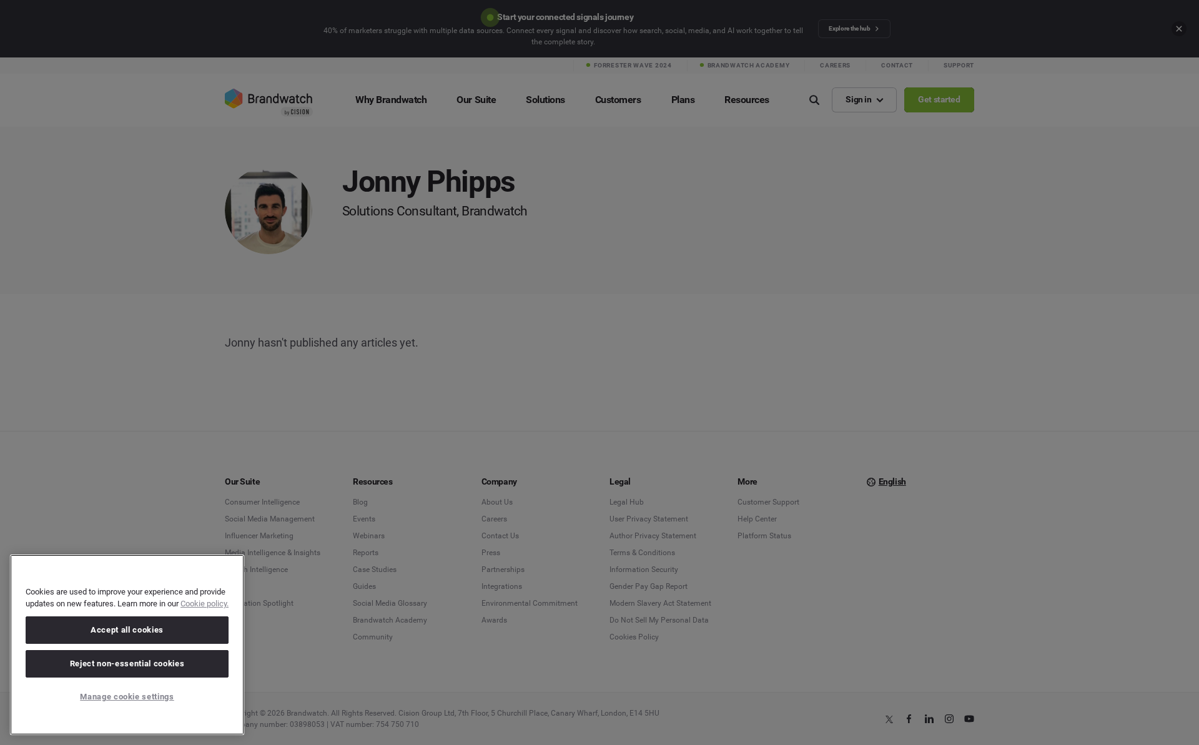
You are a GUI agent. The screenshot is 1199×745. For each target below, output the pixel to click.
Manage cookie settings (127, 696)
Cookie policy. (204, 603)
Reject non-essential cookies (127, 663)
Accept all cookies (127, 629)
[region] (127, 645)
